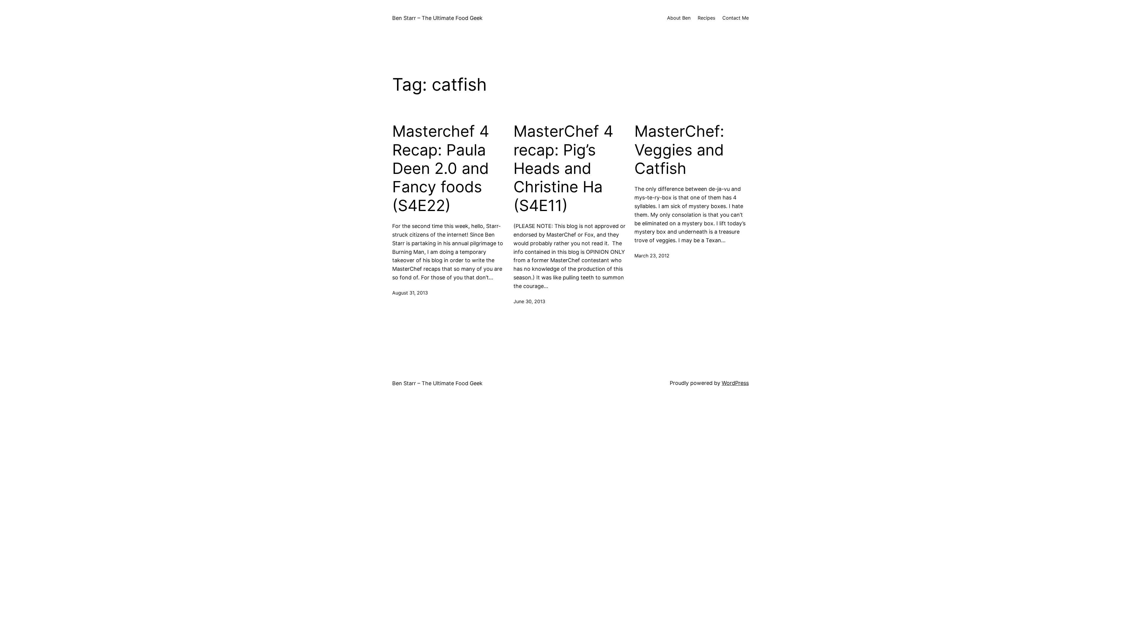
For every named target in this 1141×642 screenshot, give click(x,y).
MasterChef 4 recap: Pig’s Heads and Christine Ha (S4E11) (563, 168)
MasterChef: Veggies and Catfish (679, 150)
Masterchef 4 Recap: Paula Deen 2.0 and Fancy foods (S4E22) (440, 168)
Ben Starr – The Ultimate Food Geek (437, 18)
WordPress (735, 383)
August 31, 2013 (410, 293)
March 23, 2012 (651, 256)
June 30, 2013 (529, 301)
